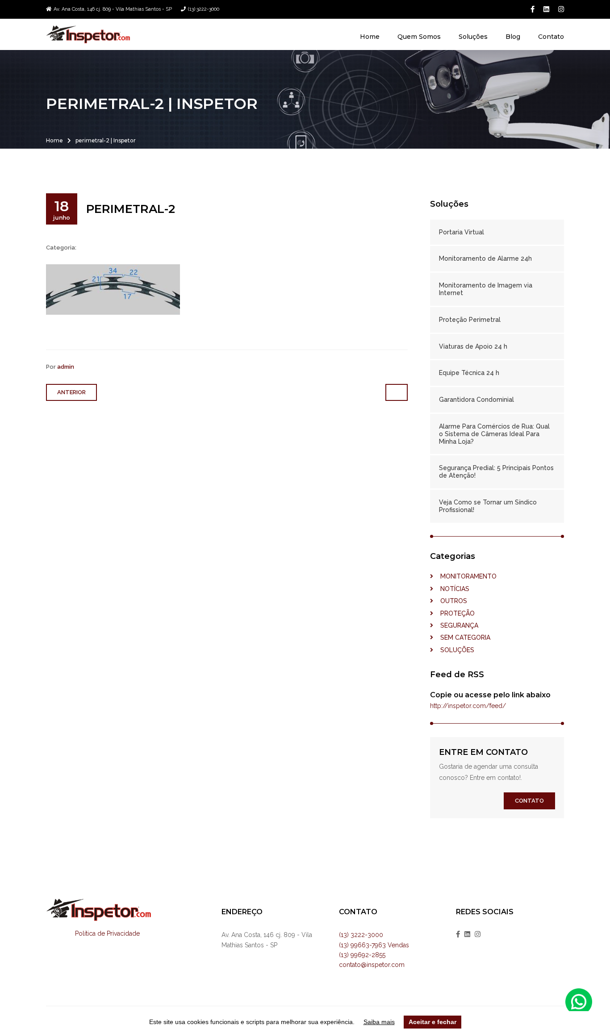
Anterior (71, 392)
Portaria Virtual (461, 232)
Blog (513, 37)
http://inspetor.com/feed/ (468, 705)
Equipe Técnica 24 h (469, 372)
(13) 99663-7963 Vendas (374, 945)
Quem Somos (419, 37)
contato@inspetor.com (372, 964)
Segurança (455, 625)
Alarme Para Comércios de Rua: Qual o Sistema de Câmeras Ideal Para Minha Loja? (494, 434)
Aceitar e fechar (432, 1021)
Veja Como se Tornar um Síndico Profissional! (488, 506)
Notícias (451, 588)
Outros (450, 600)
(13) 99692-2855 (362, 954)
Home (370, 37)
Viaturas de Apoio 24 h (473, 346)
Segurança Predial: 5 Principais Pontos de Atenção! (496, 471)
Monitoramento (465, 576)
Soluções (473, 37)
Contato (551, 37)
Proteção (454, 613)
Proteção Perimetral (470, 319)
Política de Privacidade (107, 933)
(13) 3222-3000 (203, 9)
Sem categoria (461, 637)
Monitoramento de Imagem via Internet (485, 289)
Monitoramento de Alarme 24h (485, 258)
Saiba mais (379, 1021)
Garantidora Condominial (476, 399)
